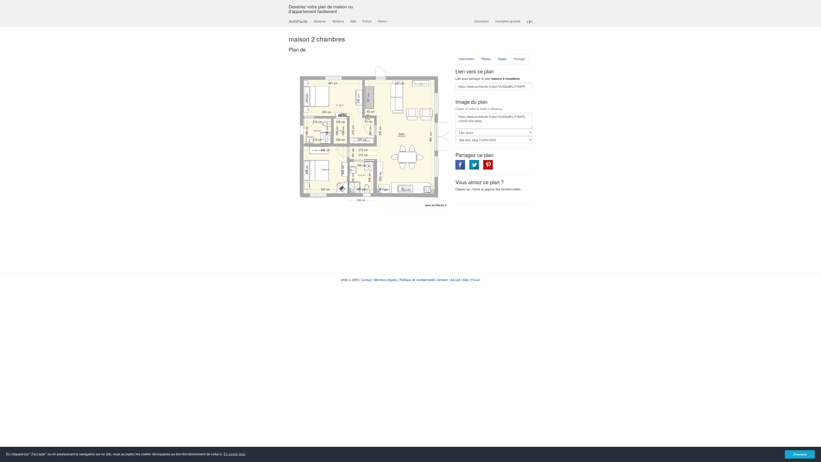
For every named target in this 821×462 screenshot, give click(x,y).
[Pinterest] (488, 165)
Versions (338, 21)
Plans (381, 21)
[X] (474, 165)
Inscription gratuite (507, 21)
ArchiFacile (298, 21)
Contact (366, 280)
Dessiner (320, 21)
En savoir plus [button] (234, 454)
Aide (353, 21)
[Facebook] (460, 165)
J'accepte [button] (800, 454)
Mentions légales (385, 280)
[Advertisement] (491, 238)
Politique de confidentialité (417, 280)
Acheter (442, 280)
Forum (367, 21)
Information (466, 59)
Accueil (455, 280)
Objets (502, 59)
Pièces (485, 59)
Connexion (481, 21)
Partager (520, 59)
